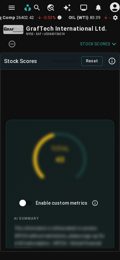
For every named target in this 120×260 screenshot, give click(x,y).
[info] (95, 203)
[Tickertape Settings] (115, 17)
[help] (112, 61)
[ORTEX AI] (67, 7)
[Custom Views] (83, 7)
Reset (92, 61)
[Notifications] (98, 7)
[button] (50, 7)
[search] (37, 7)
